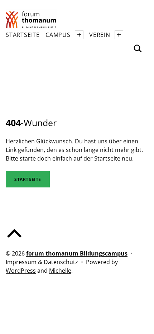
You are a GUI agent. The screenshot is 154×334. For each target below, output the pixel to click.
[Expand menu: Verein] (119, 34)
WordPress (21, 271)
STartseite (27, 179)
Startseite (23, 35)
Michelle (60, 271)
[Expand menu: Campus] (79, 34)
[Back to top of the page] (14, 239)
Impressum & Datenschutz (42, 262)
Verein (99, 35)
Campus (58, 35)
